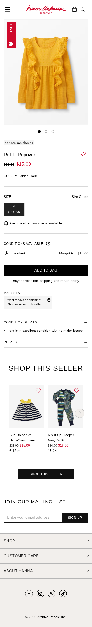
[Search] (83, 9)
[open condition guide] (48, 244)
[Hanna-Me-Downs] (46, 9)
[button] (83, 154)
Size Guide (80, 197)
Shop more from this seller (24, 304)
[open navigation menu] (7, 9)
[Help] (49, 302)
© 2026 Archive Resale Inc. (46, 617)
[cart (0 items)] (74, 8)
